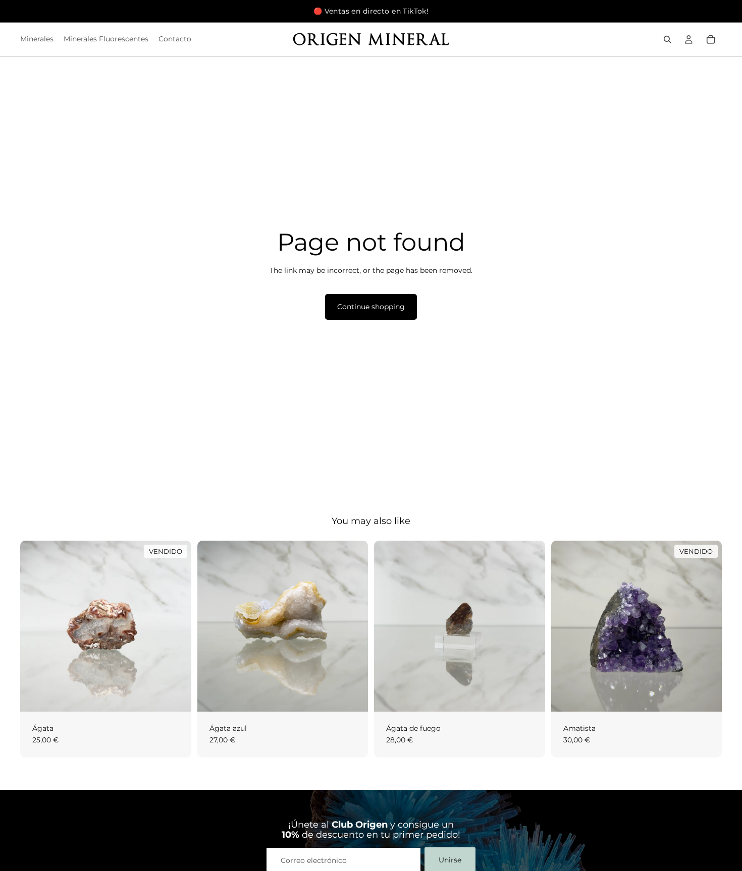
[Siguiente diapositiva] (353, 626)
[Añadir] (352, 696)
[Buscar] (667, 39)
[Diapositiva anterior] (212, 626)
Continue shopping (371, 306)
